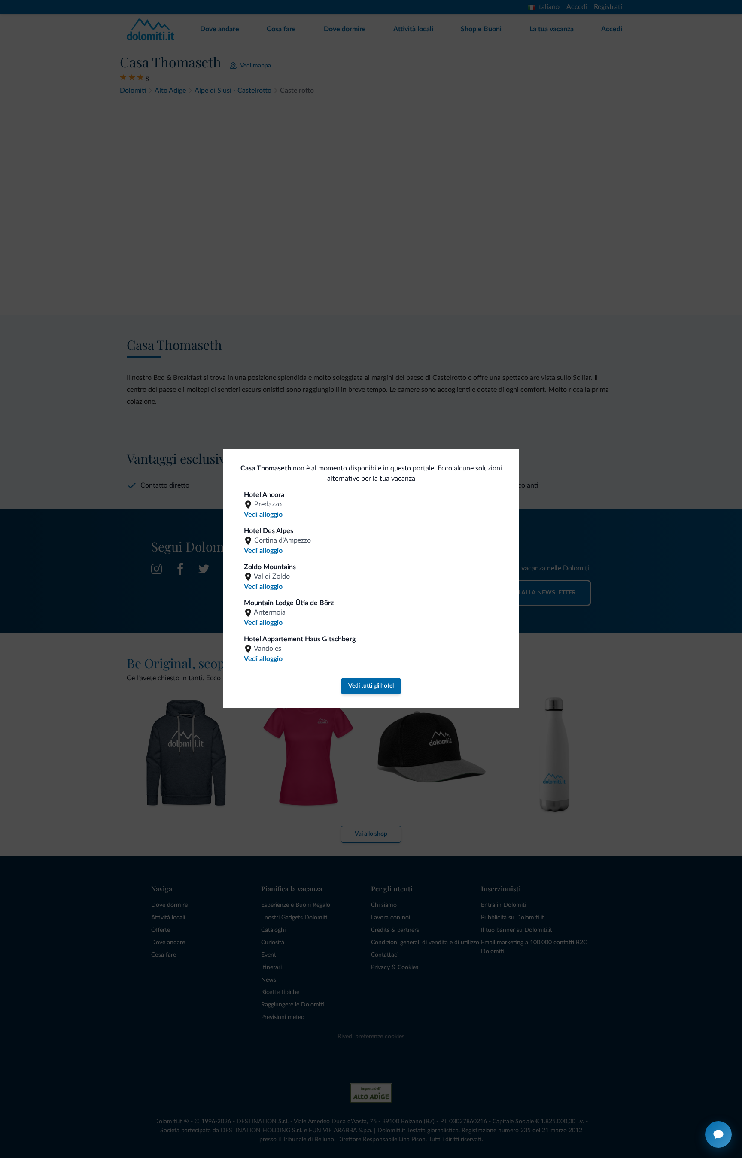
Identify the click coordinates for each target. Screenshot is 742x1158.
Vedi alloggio (263, 514)
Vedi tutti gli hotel (371, 686)
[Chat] (718, 1134)
